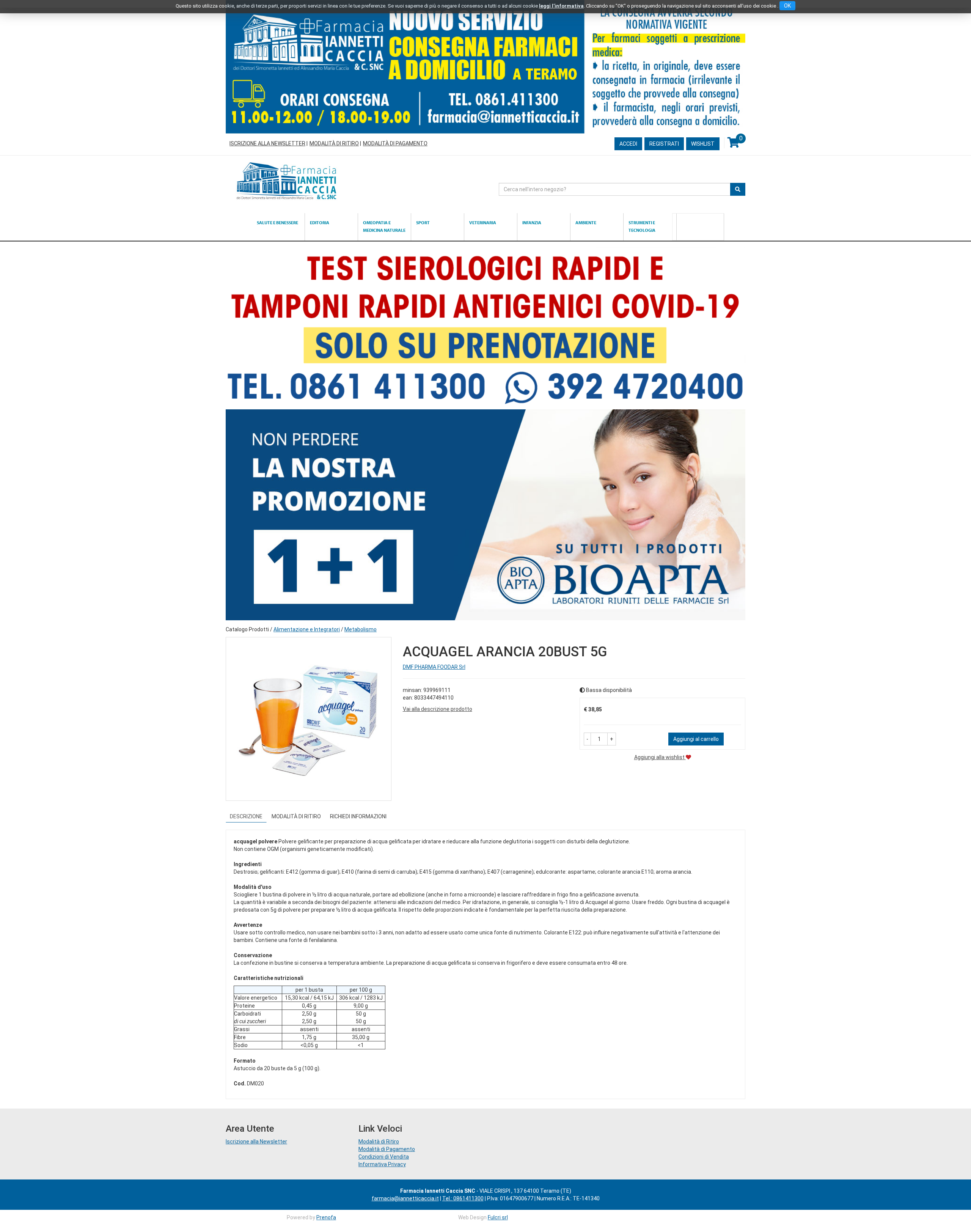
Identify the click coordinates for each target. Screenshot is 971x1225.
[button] (587, 739)
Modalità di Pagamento (395, 143)
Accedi (628, 144)
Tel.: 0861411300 (463, 1198)
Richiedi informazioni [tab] (358, 816)
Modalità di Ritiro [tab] (296, 816)
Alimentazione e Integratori (306, 629)
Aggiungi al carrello (696, 739)
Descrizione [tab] (246, 816)
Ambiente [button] (585, 222)
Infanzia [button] (531, 222)
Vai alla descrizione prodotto (437, 709)
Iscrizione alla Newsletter (267, 143)
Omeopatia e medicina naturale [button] (384, 226)
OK (787, 6)
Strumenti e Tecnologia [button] (641, 226)
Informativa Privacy (382, 1164)
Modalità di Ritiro (334, 143)
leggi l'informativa (561, 6)
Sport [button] (423, 222)
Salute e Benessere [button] (277, 222)
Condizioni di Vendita (383, 1157)
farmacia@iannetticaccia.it (405, 1198)
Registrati (664, 144)
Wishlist (703, 144)
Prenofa (326, 1217)
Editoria (319, 222)
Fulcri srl (498, 1217)
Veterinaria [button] (482, 222)
